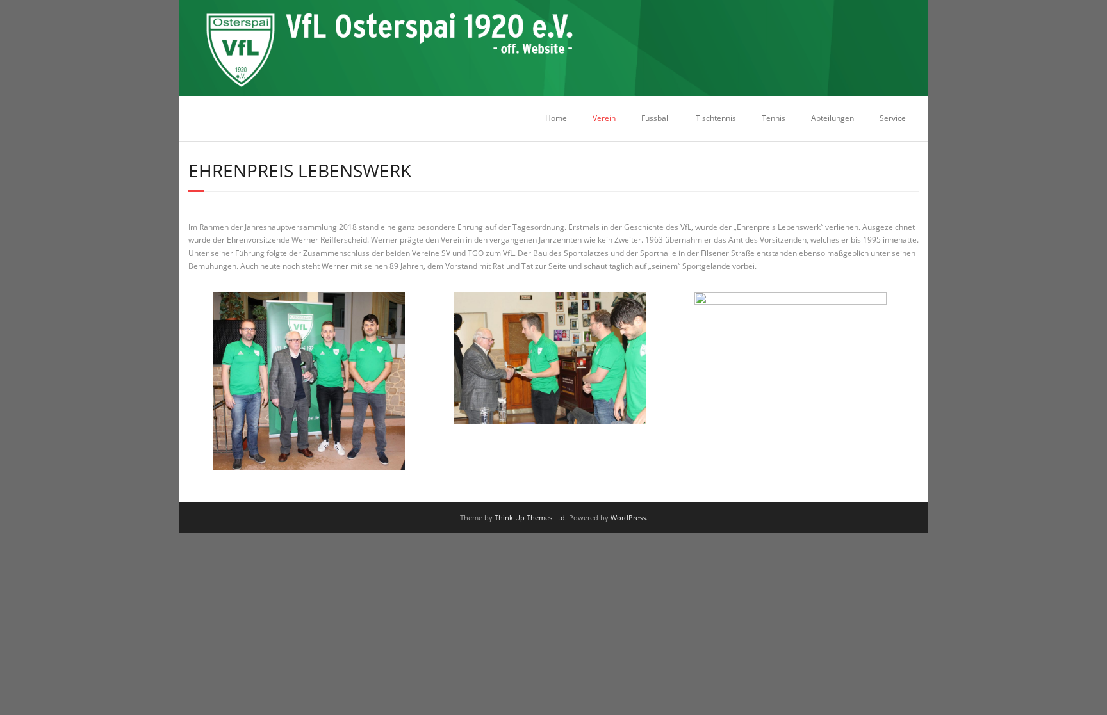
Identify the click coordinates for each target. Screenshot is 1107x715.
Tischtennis (716, 118)
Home (556, 118)
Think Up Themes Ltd (530, 517)
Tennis (773, 118)
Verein (604, 118)
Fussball (655, 118)
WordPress (628, 517)
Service (893, 118)
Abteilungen (832, 118)
